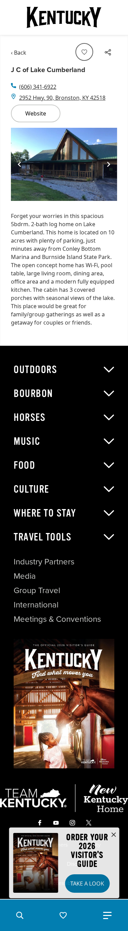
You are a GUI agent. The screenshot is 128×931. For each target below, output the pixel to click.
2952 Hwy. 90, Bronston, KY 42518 (62, 97)
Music (27, 441)
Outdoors (35, 369)
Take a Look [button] (87, 883)
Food (24, 465)
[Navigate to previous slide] (19, 164)
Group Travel (37, 590)
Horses (29, 417)
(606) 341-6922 (37, 87)
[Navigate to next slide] (108, 164)
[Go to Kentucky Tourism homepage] (64, 17)
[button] (20, 915)
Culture (31, 489)
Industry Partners (44, 562)
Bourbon (33, 393)
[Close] (114, 835)
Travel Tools (42, 537)
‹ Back (18, 52)
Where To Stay (45, 513)
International (36, 605)
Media (25, 576)
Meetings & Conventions (57, 619)
